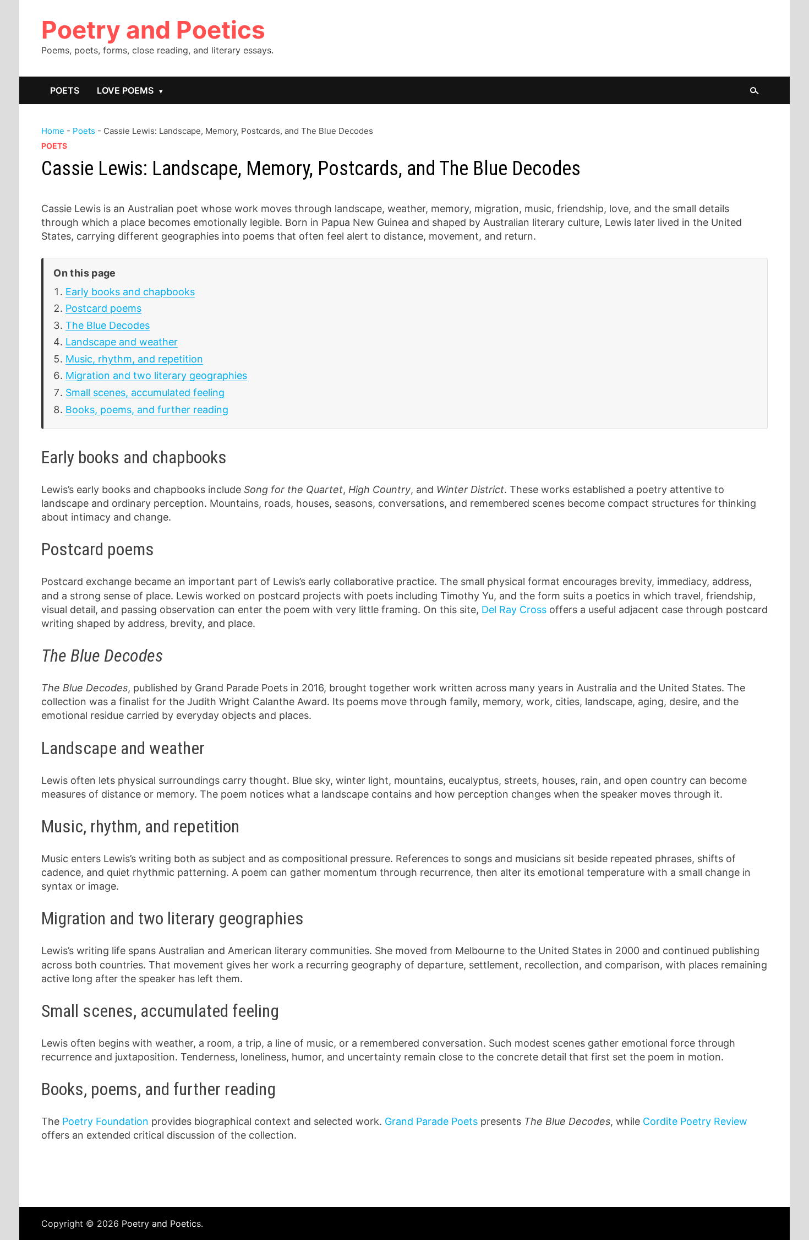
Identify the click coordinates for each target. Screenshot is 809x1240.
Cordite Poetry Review (695, 1121)
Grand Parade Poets (431, 1121)
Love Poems (125, 90)
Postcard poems (103, 308)
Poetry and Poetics (153, 30)
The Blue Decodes (107, 325)
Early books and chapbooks (130, 291)
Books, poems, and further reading (146, 409)
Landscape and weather (121, 342)
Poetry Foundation (105, 1121)
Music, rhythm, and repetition (134, 359)
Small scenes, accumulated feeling (145, 392)
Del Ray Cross (514, 609)
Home (52, 131)
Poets (64, 90)
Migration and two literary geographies (156, 375)
